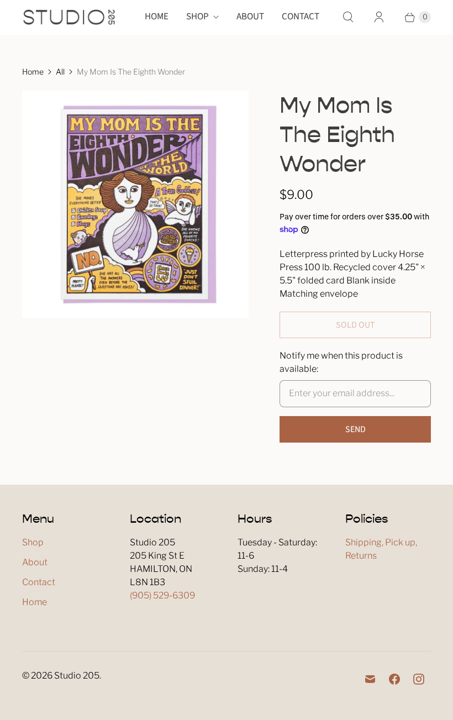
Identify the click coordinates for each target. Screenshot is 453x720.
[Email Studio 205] (370, 679)
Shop (197, 16)
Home (156, 16)
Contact (300, 16)
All (60, 71)
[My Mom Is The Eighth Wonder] (135, 204)
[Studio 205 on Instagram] (419, 679)
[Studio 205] (69, 17)
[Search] (348, 17)
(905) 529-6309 (162, 595)
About (250, 16)
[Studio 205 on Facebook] (394, 679)
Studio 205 (76, 675)
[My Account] (379, 17)
